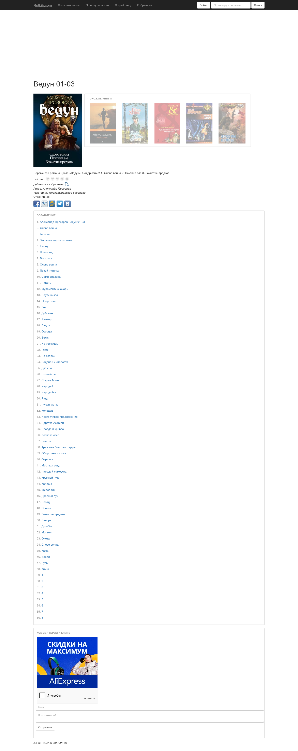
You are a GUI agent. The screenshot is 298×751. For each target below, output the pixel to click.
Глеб (45, 349)
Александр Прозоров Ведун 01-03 (62, 222)
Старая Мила (50, 380)
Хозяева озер (50, 435)
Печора (46, 520)
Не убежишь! (50, 343)
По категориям (68, 5)
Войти (204, 5)
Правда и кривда (53, 429)
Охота (46, 538)
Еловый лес (49, 374)
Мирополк (48, 490)
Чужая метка (50, 404)
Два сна (47, 368)
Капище (47, 483)
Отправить (45, 727)
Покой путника (49, 270)
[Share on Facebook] (36, 204)
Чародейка (49, 392)
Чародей (47, 386)
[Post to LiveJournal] (44, 204)
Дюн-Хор (47, 526)
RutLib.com (42, 5)
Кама (45, 550)
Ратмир (46, 319)
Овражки (47, 459)
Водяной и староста (55, 362)
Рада (45, 398)
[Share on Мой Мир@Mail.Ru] (52, 204)
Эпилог (46, 508)
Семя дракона (51, 276)
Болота (46, 441)
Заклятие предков (53, 514)
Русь (45, 563)
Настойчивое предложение (60, 416)
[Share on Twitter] (60, 204)
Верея (46, 557)
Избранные (144, 5)
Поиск (258, 5)
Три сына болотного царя (59, 447)
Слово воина (48, 228)
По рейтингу (123, 5)
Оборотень (49, 301)
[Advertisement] (149, 42)
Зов (44, 307)
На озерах (48, 356)
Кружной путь (50, 477)
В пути (46, 325)
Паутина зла (50, 295)
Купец (44, 246)
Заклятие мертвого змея (56, 240)
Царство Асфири (53, 423)
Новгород (46, 252)
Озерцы (47, 331)
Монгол (46, 532)
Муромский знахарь (55, 289)
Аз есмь (45, 234)
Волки (45, 337)
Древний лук (50, 496)
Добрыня (48, 313)
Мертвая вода (51, 465)
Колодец (47, 410)
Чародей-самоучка (54, 471)
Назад (46, 502)
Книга (45, 569)
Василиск (46, 258)
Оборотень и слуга (54, 453)
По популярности (97, 5)
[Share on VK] (67, 204)
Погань (46, 283)
